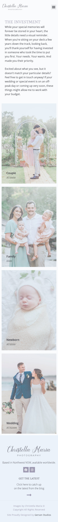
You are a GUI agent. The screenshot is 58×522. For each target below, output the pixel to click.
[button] (53, 7)
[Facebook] (26, 469)
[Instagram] (32, 469)
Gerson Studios (43, 514)
